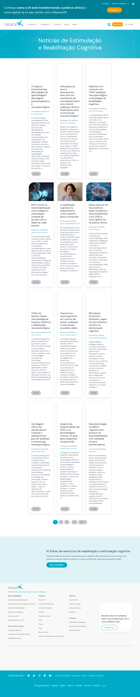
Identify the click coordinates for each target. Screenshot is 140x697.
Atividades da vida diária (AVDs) (19, 634)
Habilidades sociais (14, 638)
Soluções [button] (45, 24)
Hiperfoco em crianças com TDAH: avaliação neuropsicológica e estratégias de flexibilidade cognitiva (98, 95)
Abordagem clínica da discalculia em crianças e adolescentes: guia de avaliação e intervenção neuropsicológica (40, 434)
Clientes (57, 24)
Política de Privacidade (63, 676)
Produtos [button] (32, 24)
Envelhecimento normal (16, 620)
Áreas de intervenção (16, 626)
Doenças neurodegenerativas (18, 600)
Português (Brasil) (42, 685)
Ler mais (37, 174)
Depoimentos (73, 600)
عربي (103, 685)
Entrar (130, 24)
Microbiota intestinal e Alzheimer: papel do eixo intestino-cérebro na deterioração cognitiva (98, 322)
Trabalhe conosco (45, 616)
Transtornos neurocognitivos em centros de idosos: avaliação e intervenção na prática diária (69, 321)
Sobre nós (42, 600)
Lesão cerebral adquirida (16, 608)
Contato (105, 3)
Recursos (72, 612)
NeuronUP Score (74, 630)
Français (78, 685)
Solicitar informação (45, 608)
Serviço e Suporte (119, 3)
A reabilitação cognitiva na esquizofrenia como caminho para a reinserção (69, 210)
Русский (96, 685)
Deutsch (87, 685)
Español (54, 685)
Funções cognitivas (14, 630)
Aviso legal (76, 676)
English (63, 685)
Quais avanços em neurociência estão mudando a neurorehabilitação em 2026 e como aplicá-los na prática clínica (98, 213)
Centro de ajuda (74, 604)
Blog (40, 628)
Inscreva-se (109, 627)
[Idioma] (133, 3)
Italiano (70, 685)
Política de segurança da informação (51, 636)
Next (81, 522)
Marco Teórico (43, 632)
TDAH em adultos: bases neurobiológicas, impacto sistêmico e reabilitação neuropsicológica (41, 321)
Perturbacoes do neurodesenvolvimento (22, 604)
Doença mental (13, 616)
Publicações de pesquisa (77, 622)
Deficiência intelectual (15, 612)
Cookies (84, 676)
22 (76, 522)
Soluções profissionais (46, 604)
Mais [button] (74, 24)
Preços (67, 24)
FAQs (40, 620)
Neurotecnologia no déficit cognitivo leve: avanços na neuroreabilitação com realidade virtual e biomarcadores (98, 434)
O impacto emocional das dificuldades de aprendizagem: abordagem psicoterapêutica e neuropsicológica (40, 97)
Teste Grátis (117, 24)
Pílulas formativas (75, 608)
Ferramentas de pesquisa (77, 626)
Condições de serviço (95, 676)
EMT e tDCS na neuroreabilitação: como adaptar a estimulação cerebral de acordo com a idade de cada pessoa (40, 215)
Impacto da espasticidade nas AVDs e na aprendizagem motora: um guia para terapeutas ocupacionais (69, 433)
